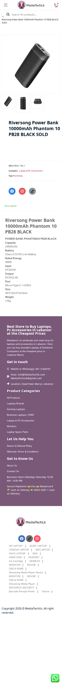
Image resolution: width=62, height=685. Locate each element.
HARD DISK (15, 557)
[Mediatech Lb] (31, 5)
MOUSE (31, 564)
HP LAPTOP (15, 545)
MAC (35, 553)
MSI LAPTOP (43, 549)
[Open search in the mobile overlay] (31, 14)
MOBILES (35, 561)
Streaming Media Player (22, 583)
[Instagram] (22, 191)
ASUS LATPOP (17, 553)
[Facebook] (12, 191)
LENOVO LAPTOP (19, 549)
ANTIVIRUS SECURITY (21, 587)
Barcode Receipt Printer (22, 591)
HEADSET (34, 557)
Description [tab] (11, 205)
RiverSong (18, 176)
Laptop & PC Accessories (31, 171)
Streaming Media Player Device (26, 572)
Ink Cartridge (16, 561)
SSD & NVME (16, 568)
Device (45, 591)
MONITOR (14, 564)
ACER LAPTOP (38, 545)
